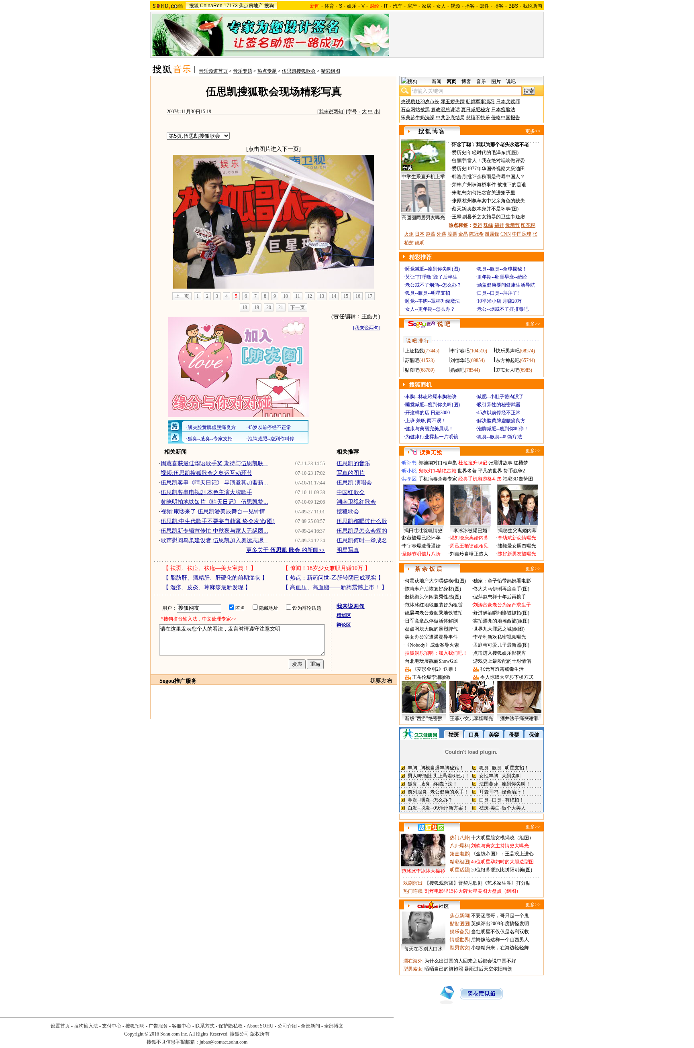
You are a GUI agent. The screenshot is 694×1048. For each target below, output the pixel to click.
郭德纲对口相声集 (437, 463)
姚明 (420, 243)
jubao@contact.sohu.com (223, 1042)
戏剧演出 (413, 883)
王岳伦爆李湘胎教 (431, 677)
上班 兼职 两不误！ (425, 420)
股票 (452, 234)
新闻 (436, 81)
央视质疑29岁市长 (420, 101)
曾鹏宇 (459, 160)
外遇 (441, 234)
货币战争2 (514, 471)
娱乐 (352, 6)
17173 (231, 5)
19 (256, 307)
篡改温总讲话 (445, 109)
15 (345, 296)
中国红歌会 (351, 492)
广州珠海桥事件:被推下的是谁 (494, 184)
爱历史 (459, 152)
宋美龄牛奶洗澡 (418, 117)
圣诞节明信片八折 (421, 554)
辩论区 (344, 625)
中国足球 (521, 234)
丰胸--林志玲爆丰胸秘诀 (431, 396)
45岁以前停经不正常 (498, 412)
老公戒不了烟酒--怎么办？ (433, 285)
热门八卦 (459, 837)
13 (321, 296)
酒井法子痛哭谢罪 (519, 718)
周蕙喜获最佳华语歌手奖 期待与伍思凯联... (214, 463)
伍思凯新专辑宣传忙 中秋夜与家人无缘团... (214, 531)
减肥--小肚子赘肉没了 (500, 396)
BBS (513, 6)
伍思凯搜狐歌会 (299, 71)
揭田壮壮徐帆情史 (423, 530)
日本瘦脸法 (503, 109)
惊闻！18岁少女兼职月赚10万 (326, 568)
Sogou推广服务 (178, 681)
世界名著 (467, 471)
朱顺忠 (459, 192)
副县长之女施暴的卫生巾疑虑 (493, 217)
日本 (420, 234)
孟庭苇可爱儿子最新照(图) (501, 645)
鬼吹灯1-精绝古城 (437, 471)
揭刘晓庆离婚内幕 (469, 538)
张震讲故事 (500, 463)
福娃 (499, 225)
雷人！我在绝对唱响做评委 (496, 160)
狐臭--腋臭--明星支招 (427, 293)
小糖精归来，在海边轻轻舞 (500, 947)
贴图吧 (412, 370)
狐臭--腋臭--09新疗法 (499, 437)
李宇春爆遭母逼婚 (421, 546)
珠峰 (488, 225)
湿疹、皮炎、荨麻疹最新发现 (206, 587)
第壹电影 (459, 854)
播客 (470, 6)
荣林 (456, 184)
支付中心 (111, 1026)
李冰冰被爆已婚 (470, 530)
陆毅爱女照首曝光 (517, 546)
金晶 (463, 234)
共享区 (409, 479)
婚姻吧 (457, 370)
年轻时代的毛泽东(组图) (492, 152)
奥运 (477, 225)
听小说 (409, 471)
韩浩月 (459, 176)
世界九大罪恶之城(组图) (499, 629)
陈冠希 (476, 234)
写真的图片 (351, 473)
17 (369, 296)
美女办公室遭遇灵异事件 (431, 637)
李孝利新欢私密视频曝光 (499, 637)
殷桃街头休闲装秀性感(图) (433, 597)
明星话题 (459, 870)
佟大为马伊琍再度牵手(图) (501, 589)
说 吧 (443, 324)
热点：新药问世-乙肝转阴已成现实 (333, 578)
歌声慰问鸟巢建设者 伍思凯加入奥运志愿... (214, 540)
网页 (451, 81)
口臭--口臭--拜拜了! (498, 293)
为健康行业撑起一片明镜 (431, 437)
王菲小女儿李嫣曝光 (471, 718)
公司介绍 (287, 1026)
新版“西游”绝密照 (424, 718)
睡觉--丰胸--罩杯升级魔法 (432, 301)
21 (280, 307)
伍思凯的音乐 (353, 463)
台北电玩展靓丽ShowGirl (431, 661)
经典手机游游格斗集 (480, 479)
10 (285, 296)
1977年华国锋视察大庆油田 (496, 168)
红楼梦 (521, 463)
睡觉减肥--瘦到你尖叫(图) (432, 269)
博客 (499, 6)
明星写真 (348, 550)
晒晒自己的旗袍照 (444, 969)
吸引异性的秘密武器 (498, 404)
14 (333, 296)
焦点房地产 (251, 5)
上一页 (182, 296)
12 (309, 296)
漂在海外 (413, 961)
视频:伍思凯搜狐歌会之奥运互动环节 (206, 473)
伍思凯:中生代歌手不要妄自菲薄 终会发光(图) (218, 521)
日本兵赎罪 (508, 101)
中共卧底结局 (450, 117)
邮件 (484, 6)
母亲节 (512, 225)
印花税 (528, 225)
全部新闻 (310, 1026)
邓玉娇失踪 (453, 101)
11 (297, 296)
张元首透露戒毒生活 (502, 669)
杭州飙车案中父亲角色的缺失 (493, 200)
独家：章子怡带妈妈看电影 (502, 581)
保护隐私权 (230, 1026)
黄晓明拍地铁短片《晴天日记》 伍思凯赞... (214, 502)
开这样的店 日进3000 (427, 412)
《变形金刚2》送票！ (435, 669)
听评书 (409, 463)
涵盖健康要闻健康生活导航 (506, 285)
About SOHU (260, 1026)
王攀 (456, 217)
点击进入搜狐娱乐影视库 (499, 653)
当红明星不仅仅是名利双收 (500, 931)
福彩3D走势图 (518, 479)
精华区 (344, 615)
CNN (505, 234)
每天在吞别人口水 (423, 949)
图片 (496, 81)
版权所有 (259, 1034)
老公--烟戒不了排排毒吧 (503, 309)
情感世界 (459, 939)
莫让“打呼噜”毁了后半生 (431, 277)
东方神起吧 (508, 360)
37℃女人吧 (507, 370)
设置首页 (60, 1026)
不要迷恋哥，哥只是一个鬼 (500, 915)
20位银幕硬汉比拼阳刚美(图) (501, 870)
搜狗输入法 (86, 1026)
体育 (329, 6)
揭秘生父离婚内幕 (517, 530)
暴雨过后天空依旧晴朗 (488, 969)
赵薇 (430, 234)
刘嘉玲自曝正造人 (469, 554)
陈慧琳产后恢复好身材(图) (433, 589)
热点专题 (267, 71)
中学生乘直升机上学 (423, 176)
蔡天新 (459, 209)
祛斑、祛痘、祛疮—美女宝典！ (209, 568)
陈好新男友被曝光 (517, 554)
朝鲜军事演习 (480, 101)
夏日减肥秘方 (475, 109)
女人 (441, 6)
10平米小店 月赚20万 (499, 301)
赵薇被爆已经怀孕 (421, 538)
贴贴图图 (459, 923)
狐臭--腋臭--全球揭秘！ (502, 269)
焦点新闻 (459, 915)
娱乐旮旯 (459, 931)
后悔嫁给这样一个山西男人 (500, 939)
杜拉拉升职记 (472, 463)
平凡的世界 (490, 471)
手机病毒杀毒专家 (437, 479)
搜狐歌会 (348, 512)
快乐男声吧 (508, 351)
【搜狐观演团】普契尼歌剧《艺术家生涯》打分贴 (478, 883)
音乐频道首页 (213, 71)
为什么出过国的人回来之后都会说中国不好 (470, 961)
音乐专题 (242, 71)
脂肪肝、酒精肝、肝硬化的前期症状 (215, 578)
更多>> (533, 131)
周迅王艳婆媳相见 (469, 546)
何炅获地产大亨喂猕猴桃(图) (435, 581)
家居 (426, 6)
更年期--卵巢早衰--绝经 (502, 277)
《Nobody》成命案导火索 (432, 645)
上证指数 (414, 351)
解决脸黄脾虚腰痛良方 (501, 420)
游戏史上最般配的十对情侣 (502, 661)
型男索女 (459, 947)
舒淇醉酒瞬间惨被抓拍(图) (501, 613)
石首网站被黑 (415, 109)
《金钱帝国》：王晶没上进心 (502, 854)
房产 (412, 6)
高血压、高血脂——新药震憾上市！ (335, 587)
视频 (455, 6)
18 (244, 307)
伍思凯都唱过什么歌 (362, 521)
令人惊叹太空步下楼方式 (506, 677)
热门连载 (413, 891)
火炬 (409, 234)
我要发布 (381, 681)
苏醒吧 (412, 360)
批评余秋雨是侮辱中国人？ (496, 176)
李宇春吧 (459, 351)
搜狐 (194, 5)
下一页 (297, 307)
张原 (456, 200)
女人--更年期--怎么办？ (430, 309)
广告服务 (158, 1026)
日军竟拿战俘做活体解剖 (431, 621)
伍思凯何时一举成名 (362, 540)
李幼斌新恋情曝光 (517, 538)
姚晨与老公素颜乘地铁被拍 (434, 613)
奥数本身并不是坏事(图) (492, 209)
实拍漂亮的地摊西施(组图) (501, 621)
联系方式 (204, 1026)
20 (268, 307)
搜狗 (269, 5)
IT (386, 6)
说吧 (511, 81)
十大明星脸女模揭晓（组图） (502, 837)
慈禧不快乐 (478, 117)
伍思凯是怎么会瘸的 (362, 531)
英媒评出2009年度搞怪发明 (500, 923)
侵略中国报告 (505, 117)
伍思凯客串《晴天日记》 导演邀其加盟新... (214, 483)
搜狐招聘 (135, 1026)
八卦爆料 (459, 846)
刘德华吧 (459, 360)
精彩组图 (330, 71)
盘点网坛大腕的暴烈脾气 (431, 629)
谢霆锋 (492, 234)
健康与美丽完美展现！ (429, 428)
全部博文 (333, 1026)
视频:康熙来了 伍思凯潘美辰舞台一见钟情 (213, 512)
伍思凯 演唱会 (354, 483)
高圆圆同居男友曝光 (423, 217)
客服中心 (181, 1026)
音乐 (481, 81)
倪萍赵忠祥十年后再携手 (499, 597)
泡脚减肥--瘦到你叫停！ (503, 428)
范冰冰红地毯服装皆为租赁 (434, 605)
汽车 (397, 6)
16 (357, 296)
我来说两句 (331, 111)
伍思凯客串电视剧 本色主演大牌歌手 (206, 492)
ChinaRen (211, 5)
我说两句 (532, 6)
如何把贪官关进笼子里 (491, 192)
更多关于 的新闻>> (285, 550)
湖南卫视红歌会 (356, 502)
